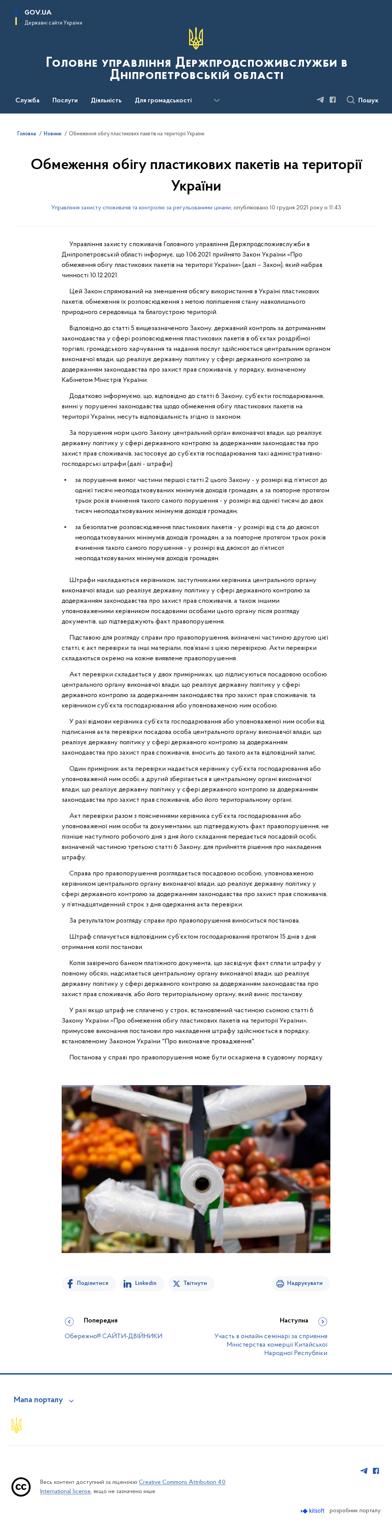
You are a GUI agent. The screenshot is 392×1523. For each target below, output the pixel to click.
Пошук (368, 100)
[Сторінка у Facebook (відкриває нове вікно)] (332, 99)
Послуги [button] (65, 100)
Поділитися (92, 1283)
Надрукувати (305, 1283)
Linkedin (146, 1283)
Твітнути (195, 1283)
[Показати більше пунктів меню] (216, 100)
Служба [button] (27, 100)
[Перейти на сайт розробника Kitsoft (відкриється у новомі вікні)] (313, 1511)
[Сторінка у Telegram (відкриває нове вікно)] (320, 99)
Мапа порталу (38, 1400)
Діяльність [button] (106, 100)
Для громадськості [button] (163, 100)
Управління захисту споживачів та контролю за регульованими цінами (141, 208)
